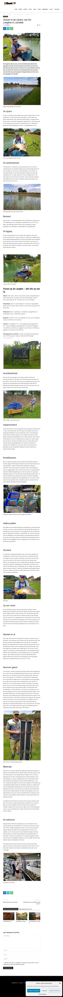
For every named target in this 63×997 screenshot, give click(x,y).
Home (4, 14)
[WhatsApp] (11, 28)
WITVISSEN (9, 14)
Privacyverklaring (42, 994)
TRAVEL (39, 9)
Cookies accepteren (33, 990)
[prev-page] (4, 926)
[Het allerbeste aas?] (8, 916)
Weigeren (44, 990)
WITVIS (30, 9)
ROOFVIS (25, 9)
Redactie (8, 25)
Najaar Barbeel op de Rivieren (10, 902)
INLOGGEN (57, 9)
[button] (60, 983)
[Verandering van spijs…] (21, 916)
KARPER (20, 9)
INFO (51, 9)
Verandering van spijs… (21, 921)
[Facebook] (4, 28)
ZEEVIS (34, 9)
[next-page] (6, 926)
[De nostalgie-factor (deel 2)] (34, 916)
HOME (16, 9)
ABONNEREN (45, 9)
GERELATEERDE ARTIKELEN (10, 909)
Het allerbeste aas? (7, 921)
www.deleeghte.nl (8, 338)
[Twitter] (8, 28)
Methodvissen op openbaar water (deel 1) (31, 902)
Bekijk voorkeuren (55, 990)
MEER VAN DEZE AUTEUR (25, 909)
